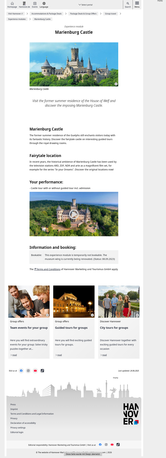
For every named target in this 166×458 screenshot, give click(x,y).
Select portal (87, 4)
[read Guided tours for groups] (73, 322)
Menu (137, 6)
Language (44, 6)
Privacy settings (18, 427)
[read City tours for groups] (118, 322)
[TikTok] (42, 370)
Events (35, 6)
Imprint (14, 409)
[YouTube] (35, 370)
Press (13, 404)
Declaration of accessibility (23, 423)
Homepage (12, 6)
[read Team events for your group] (28, 322)
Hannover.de (24, 6)
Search (128, 6)
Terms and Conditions (48, 269)
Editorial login (16, 432)
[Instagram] (28, 370)
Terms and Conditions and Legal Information (32, 414)
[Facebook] (21, 370)
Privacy (13, 418)
